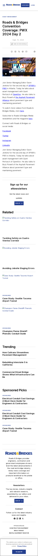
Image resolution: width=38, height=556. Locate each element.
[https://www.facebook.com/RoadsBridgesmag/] (15, 519)
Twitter (5, 136)
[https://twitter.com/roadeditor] (23, 519)
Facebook (6, 131)
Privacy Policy (21, 546)
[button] (3, 5)
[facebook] (12, 52)
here (22, 111)
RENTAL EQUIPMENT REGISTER (19, 533)
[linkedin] (15, 52)
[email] (26, 52)
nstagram (7, 140)
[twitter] (19, 52)
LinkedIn (6, 145)
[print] (35, 52)
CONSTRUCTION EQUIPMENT (19, 528)
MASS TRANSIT (19, 530)
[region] (19, 547)
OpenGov (17, 94)
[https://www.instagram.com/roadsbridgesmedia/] (17, 519)
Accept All (19, 552)
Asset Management (9, 16)
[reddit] (23, 52)
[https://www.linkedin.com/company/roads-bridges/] (20, 519)
